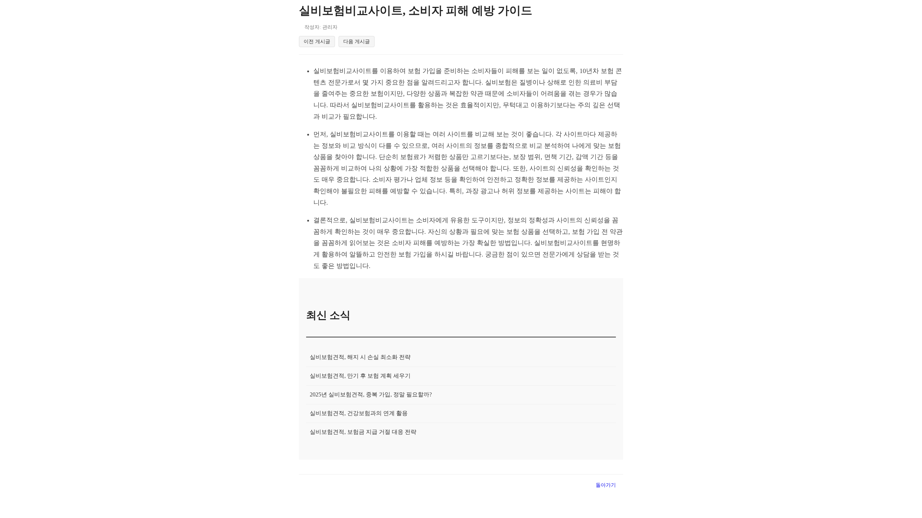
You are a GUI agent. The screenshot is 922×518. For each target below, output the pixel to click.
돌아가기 (606, 485)
